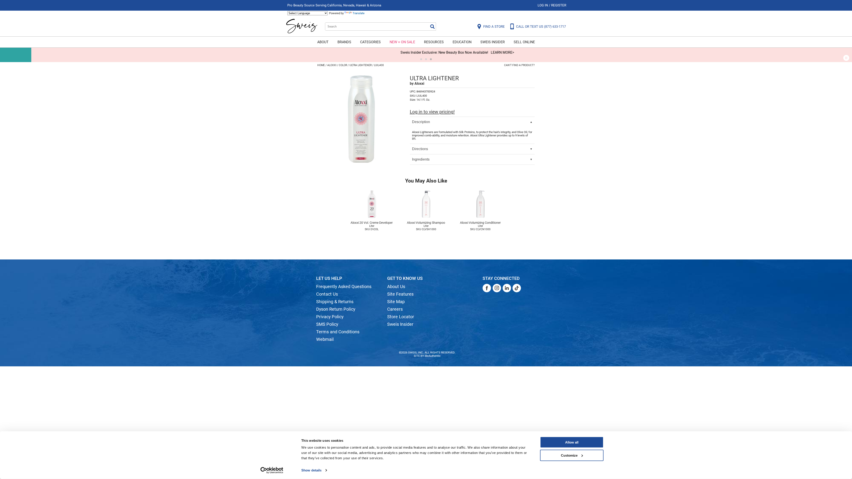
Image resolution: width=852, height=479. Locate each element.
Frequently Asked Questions (343, 286)
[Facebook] (487, 288)
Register (558, 5)
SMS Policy (327, 324)
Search (432, 26)
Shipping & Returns (334, 301)
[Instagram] (497, 288)
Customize (569, 455)
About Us (396, 286)
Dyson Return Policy (335, 309)
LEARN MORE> (471, 52)
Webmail (325, 339)
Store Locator (400, 316)
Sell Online (524, 42)
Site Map (396, 301)
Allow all (571, 442)
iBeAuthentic (433, 355)
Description (421, 122)
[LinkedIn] (507, 288)
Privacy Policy (329, 316)
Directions (420, 149)
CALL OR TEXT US (541, 27)
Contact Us (327, 294)
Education (462, 42)
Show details (311, 470)
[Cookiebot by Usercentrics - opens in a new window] (271, 470)
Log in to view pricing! (432, 111)
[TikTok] (517, 288)
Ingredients (421, 159)
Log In (543, 5)
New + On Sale (402, 42)
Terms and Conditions (337, 331)
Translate (359, 13)
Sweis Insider (492, 42)
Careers (395, 309)
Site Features (400, 294)
